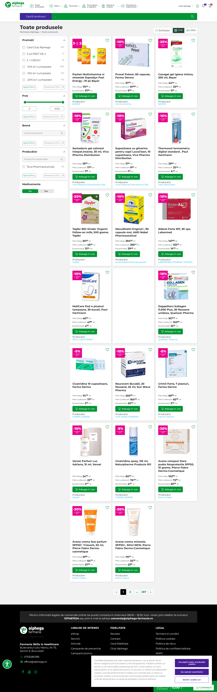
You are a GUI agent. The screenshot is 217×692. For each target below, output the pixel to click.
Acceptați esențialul (192, 672)
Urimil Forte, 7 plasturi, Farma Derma (173, 385)
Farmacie (73, 6)
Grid (180, 30)
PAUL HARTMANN (82, 339)
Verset (75, 497)
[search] (62, 133)
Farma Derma (123, 104)
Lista (192, 30)
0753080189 (31, 656)
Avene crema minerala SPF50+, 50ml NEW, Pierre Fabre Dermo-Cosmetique (133, 545)
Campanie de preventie (86, 648)
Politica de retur (166, 643)
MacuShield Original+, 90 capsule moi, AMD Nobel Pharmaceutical (132, 232)
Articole (76, 643)
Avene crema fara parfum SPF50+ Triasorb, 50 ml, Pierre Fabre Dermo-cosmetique (89, 546)
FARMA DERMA (81, 417)
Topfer (75, 262)
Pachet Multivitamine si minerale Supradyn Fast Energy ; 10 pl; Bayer (88, 78)
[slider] (25, 102)
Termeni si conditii (167, 633)
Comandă (205, 687)
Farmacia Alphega (29, 32)
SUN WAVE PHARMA (127, 417)
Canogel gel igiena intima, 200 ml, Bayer (175, 76)
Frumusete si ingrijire (92, 6)
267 (144, 591)
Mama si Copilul (110, 6)
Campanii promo (81, 653)
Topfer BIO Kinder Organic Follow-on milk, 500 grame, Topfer (90, 232)
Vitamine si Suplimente (131, 6)
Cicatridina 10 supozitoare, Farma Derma (90, 385)
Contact (115, 638)
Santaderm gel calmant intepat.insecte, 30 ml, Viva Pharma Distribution (90, 152)
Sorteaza (164, 30)
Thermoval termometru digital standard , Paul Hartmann (174, 152)
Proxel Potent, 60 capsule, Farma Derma (132, 76)
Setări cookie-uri (192, 679)
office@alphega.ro (35, 661)
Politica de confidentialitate (173, 648)
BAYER (76, 104)
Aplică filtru (29, 87)
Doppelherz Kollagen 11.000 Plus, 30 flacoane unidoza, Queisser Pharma (176, 309)
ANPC (159, 653)
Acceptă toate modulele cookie (192, 663)
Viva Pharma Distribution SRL (89, 185)
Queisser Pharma (167, 339)
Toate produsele (39, 6)
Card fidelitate (119, 643)
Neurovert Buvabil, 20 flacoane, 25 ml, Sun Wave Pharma (132, 387)
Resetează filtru (52, 87)
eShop (75, 633)
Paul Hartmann (166, 185)
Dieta (56, 6)
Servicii (75, 638)
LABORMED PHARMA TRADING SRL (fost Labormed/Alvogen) (176, 262)
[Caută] (192, 16)
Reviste (115, 633)
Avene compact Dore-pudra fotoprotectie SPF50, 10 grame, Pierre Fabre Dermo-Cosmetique (176, 466)
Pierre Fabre (165, 497)
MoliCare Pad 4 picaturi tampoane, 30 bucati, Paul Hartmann (89, 309)
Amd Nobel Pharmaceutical (130, 262)
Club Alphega (119, 648)
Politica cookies (165, 638)
